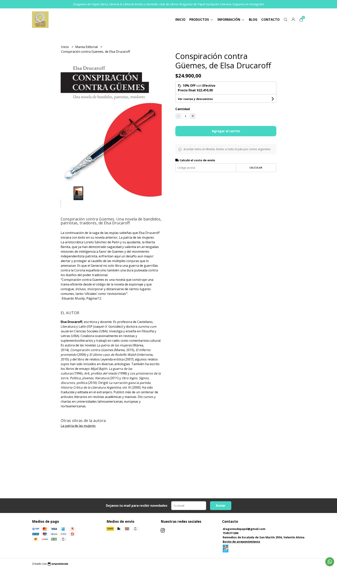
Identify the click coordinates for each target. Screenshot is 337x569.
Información (229, 19)
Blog (253, 19)
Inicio (180, 19)
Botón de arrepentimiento (241, 541)
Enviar (220, 505)
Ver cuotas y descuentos (195, 99)
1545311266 (230, 533)
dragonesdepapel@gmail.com (244, 529)
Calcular (255, 167)
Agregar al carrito (226, 131)
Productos (199, 19)
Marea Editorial (86, 47)
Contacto (270, 19)
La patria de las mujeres (78, 426)
